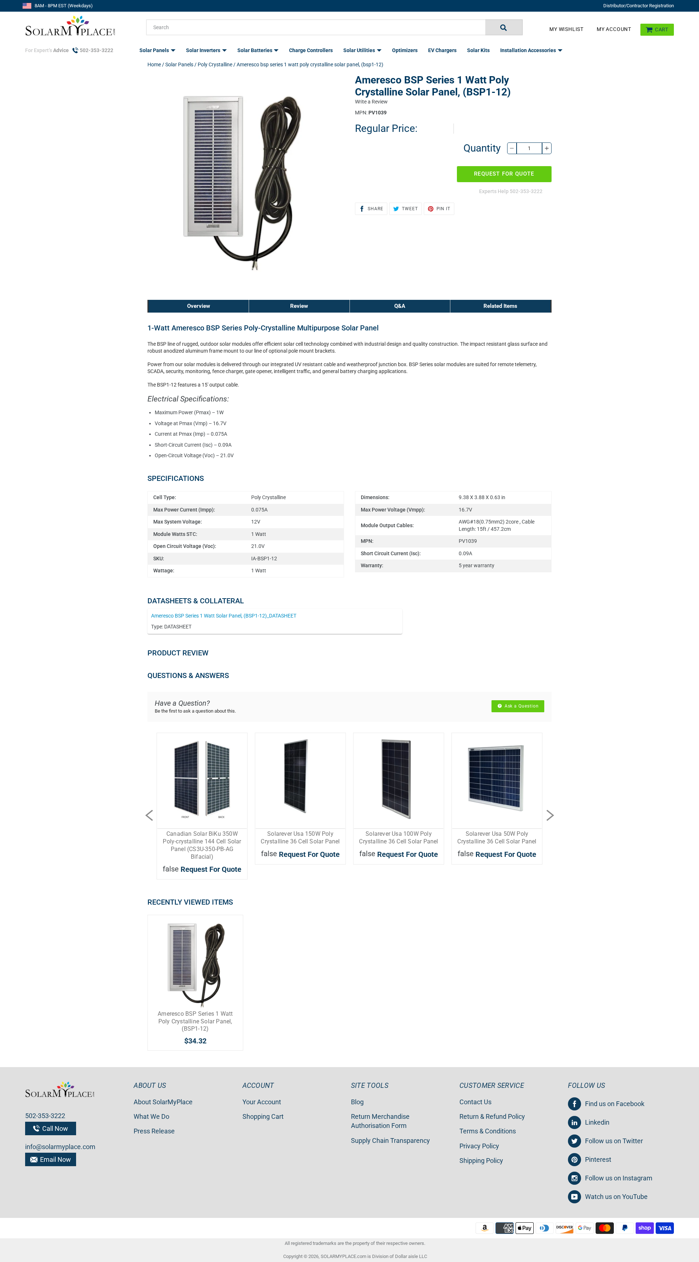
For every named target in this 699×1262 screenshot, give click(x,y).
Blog (357, 1102)
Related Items (500, 306)
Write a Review (371, 102)
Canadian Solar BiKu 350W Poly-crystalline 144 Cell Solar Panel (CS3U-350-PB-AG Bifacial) (202, 845)
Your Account (261, 1102)
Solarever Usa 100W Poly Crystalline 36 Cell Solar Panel (398, 837)
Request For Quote (504, 174)
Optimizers (405, 50)
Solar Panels (154, 50)
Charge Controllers (311, 50)
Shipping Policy (481, 1160)
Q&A (399, 306)
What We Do (151, 1116)
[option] (202, 815)
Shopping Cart (263, 1116)
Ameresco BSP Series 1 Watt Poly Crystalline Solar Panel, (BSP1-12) (195, 1021)
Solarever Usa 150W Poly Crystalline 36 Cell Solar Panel (300, 837)
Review (299, 306)
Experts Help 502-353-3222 (510, 191)
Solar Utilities (359, 50)
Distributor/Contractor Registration (638, 5)
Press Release (154, 1131)
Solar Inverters (203, 50)
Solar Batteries (255, 50)
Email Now (55, 1159)
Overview (198, 306)
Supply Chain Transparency (390, 1140)
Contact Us (475, 1102)
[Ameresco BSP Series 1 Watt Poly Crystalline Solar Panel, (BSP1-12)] (195, 962)
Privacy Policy (479, 1146)
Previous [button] (148, 815)
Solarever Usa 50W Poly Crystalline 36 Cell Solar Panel (496, 837)
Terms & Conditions (487, 1131)
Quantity (482, 148)
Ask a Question (521, 706)
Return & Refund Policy (492, 1116)
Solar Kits (478, 50)
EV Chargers (442, 50)
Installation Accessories (528, 50)
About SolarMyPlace (163, 1102)
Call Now (54, 1128)
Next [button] (550, 815)
